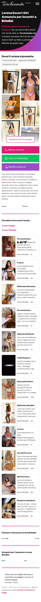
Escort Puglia (8, 225)
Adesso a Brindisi (8, 180)
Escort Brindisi (9, 230)
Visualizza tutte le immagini (20, 139)
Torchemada (13, 4)
